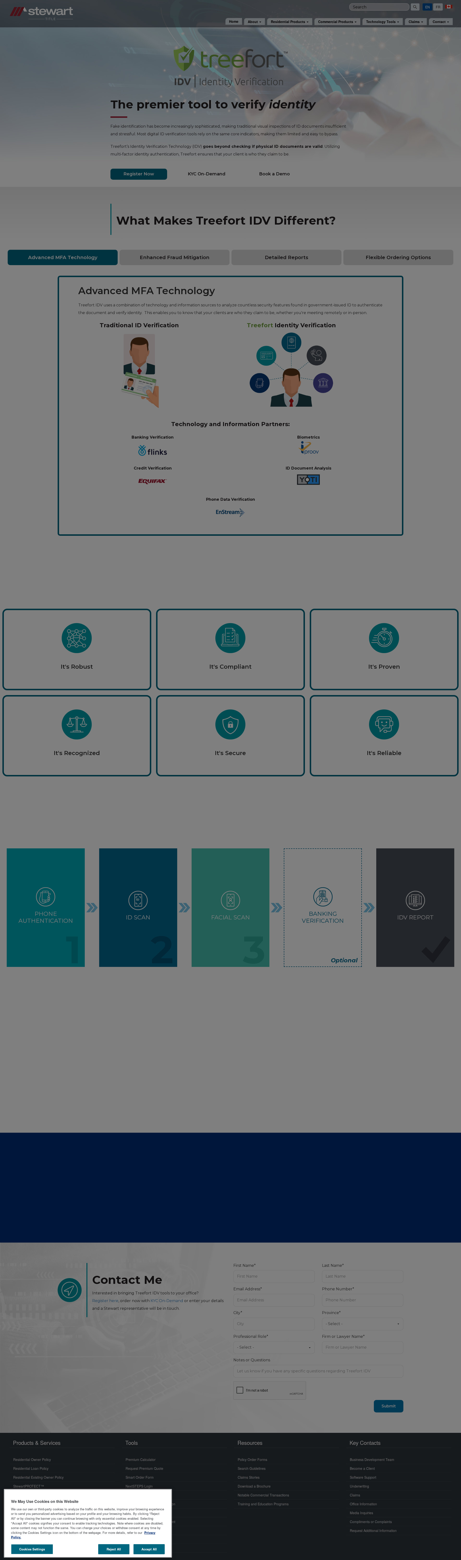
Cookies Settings (32, 1549)
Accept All (149, 1549)
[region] (88, 1523)
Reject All (114, 1549)
